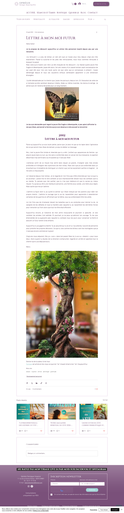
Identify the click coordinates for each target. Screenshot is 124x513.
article (40, 372)
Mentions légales (32, 506)
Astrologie (78, 19)
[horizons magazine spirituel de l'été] (62, 411)
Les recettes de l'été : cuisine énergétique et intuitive (93, 424)
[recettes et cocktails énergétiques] (93, 411)
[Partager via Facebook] (27, 383)
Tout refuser (104, 510)
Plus (90, 19)
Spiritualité (39, 19)
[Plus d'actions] (97, 32)
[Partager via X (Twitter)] (32, 383)
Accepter (115, 510)
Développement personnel (34, 376)
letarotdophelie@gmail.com (33, 483)
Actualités (54, 19)
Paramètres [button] (93, 510)
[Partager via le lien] (41, 383)
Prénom (53, 480)
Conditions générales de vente (91, 506)
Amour (66, 19)
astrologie (46, 372)
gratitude (53, 372)
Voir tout (105, 400)
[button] (74, 4)
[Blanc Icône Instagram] (28, 486)
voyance (34, 372)
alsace (28, 372)
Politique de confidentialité (69, 506)
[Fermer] (122, 509)
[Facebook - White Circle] (32, 486)
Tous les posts (23, 19)
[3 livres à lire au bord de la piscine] (30, 411)
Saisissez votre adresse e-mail (88, 480)
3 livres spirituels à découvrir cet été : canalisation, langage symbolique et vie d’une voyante (30, 424)
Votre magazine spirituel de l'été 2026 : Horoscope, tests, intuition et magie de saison (60, 424)
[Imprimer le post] (46, 383)
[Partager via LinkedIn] (36, 383)
